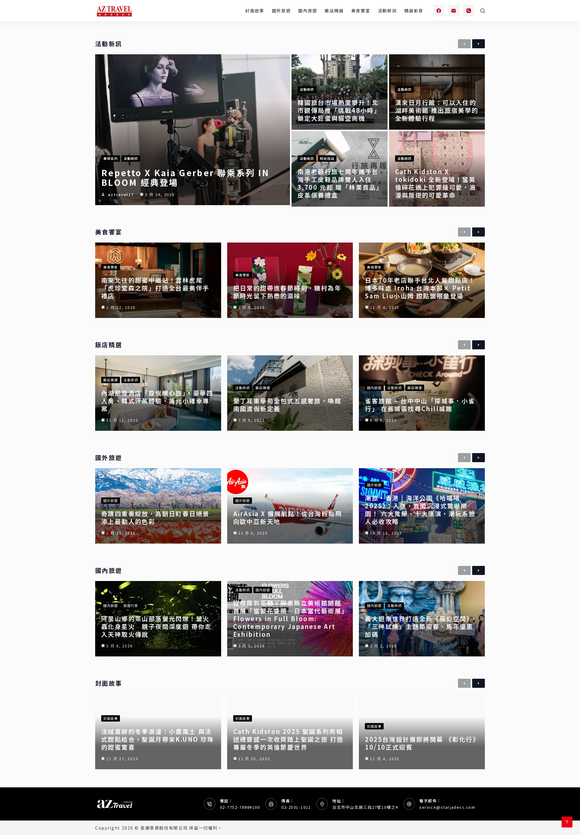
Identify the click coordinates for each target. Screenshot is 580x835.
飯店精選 (334, 11)
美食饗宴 (360, 11)
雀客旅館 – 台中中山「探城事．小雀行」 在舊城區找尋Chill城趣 (420, 404)
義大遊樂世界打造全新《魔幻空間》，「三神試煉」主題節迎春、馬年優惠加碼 (421, 626)
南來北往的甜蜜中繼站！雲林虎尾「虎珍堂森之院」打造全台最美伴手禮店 (155, 288)
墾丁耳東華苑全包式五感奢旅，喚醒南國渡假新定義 (287, 404)
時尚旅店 (327, 158)
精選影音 (413, 11)
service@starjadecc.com (447, 807)
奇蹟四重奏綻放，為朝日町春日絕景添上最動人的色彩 (155, 517)
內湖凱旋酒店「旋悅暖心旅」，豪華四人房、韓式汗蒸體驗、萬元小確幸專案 (157, 401)
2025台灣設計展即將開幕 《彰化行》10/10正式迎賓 (420, 743)
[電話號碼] (469, 10)
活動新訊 (387, 11)
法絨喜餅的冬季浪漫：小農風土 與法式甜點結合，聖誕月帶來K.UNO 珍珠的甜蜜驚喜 (157, 739)
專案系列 (110, 158)
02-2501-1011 (296, 807)
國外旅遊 (281, 11)
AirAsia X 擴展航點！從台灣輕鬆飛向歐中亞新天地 (287, 517)
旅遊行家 (131, 605)
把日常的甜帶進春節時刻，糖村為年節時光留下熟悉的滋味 (287, 292)
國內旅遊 (307, 11)
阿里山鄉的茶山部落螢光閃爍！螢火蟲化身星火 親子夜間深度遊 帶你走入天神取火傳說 (156, 626)
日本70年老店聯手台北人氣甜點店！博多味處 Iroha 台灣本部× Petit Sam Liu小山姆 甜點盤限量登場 (420, 288)
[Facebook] (439, 10)
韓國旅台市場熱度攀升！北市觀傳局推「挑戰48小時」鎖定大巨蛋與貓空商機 (339, 110)
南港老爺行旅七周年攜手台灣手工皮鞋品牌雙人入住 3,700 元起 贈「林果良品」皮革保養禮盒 (339, 183)
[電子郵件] (453, 10)
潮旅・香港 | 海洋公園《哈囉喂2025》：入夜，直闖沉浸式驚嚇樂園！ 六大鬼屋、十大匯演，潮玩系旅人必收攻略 (420, 510)
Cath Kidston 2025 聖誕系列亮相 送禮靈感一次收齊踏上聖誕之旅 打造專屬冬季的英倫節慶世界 (288, 739)
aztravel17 (121, 194)
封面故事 (254, 11)
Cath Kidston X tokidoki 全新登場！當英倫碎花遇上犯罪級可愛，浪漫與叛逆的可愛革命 (435, 183)
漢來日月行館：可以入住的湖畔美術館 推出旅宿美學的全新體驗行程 (436, 110)
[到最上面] (567, 822)
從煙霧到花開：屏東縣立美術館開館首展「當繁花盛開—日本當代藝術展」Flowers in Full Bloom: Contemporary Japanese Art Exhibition (289, 618)
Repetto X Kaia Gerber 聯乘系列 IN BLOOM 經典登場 (185, 177)
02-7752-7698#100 (240, 807)
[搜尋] (482, 10)
